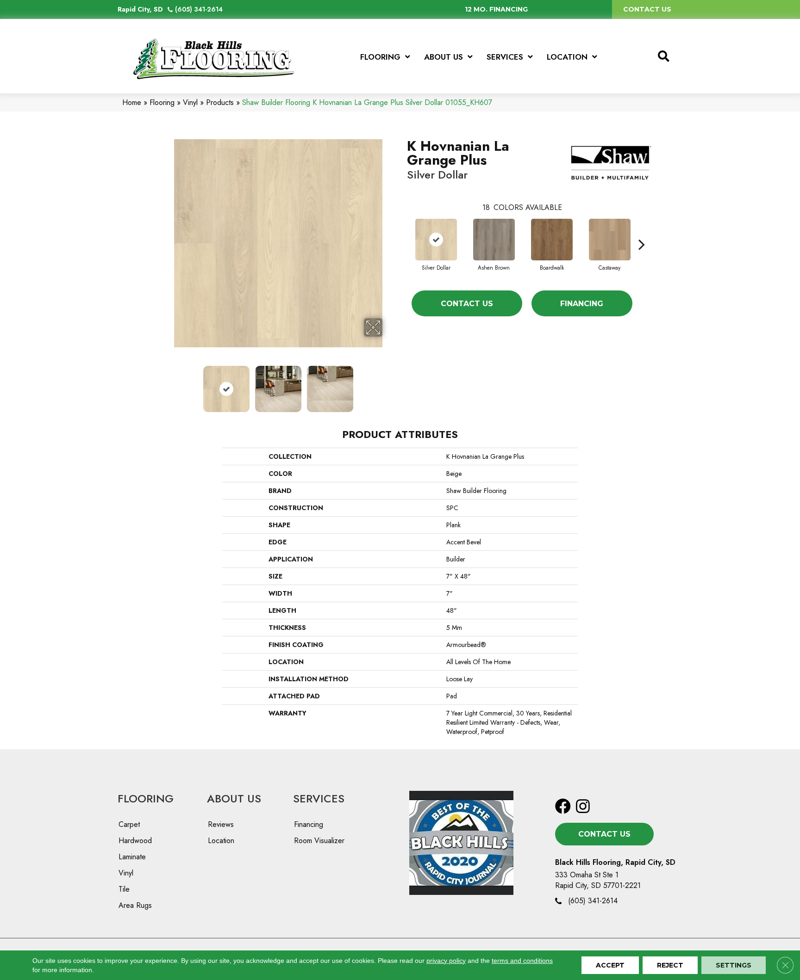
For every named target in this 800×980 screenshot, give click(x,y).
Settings (733, 965)
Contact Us (467, 303)
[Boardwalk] (552, 239)
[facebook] (563, 806)
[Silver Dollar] (436, 239)
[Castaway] (610, 239)
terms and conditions (522, 960)
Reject (670, 965)
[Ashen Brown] (494, 239)
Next (388, 384)
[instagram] (583, 806)
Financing (581, 303)
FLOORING (146, 798)
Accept (610, 965)
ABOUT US (234, 798)
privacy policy (446, 960)
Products (220, 102)
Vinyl (190, 102)
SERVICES (318, 798)
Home (131, 102)
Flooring (162, 102)
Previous (167, 384)
